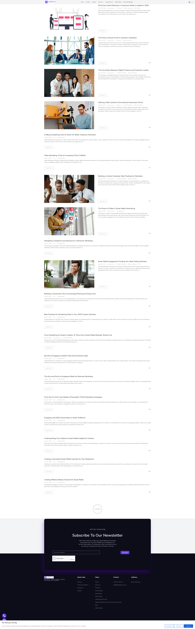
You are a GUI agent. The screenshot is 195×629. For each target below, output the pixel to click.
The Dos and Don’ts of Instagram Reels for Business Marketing (68, 376)
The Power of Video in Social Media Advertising (116, 208)
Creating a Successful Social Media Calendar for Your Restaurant (69, 459)
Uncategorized (61, 137)
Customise (168, 626)
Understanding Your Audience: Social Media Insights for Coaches (69, 438)
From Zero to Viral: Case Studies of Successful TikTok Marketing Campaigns (73, 397)
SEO (139, 264)
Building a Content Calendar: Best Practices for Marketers (120, 176)
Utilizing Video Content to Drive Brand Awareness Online (120, 102)
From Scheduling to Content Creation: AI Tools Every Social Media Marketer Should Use (78, 335)
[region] (97, 624)
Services (94, 2)
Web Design (137, 8)
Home (82, 2)
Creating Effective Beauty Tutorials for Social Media (63, 480)
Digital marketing (128, 8)
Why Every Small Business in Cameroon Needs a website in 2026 (123, 5)
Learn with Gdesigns (128, 2)
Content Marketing (121, 72)
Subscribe (125, 552)
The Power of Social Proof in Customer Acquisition (117, 38)
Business (119, 40)
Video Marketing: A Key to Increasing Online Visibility (65, 155)
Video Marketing (138, 105)
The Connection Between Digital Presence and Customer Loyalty (123, 70)
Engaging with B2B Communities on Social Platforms (64, 418)
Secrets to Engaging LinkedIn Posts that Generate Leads (66, 356)
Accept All (188, 626)
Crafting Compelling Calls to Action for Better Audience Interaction (70, 135)
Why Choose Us (109, 2)
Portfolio (88, 2)
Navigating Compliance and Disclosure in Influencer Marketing (68, 241)
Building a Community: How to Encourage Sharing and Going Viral (70, 294)
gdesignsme (112, 8)
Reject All (178, 626)
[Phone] (4, 616)
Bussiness (119, 8)
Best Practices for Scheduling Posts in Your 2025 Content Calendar (70, 314)
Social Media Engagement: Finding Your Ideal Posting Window (122, 261)
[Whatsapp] (4, 620)
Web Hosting (118, 2)
